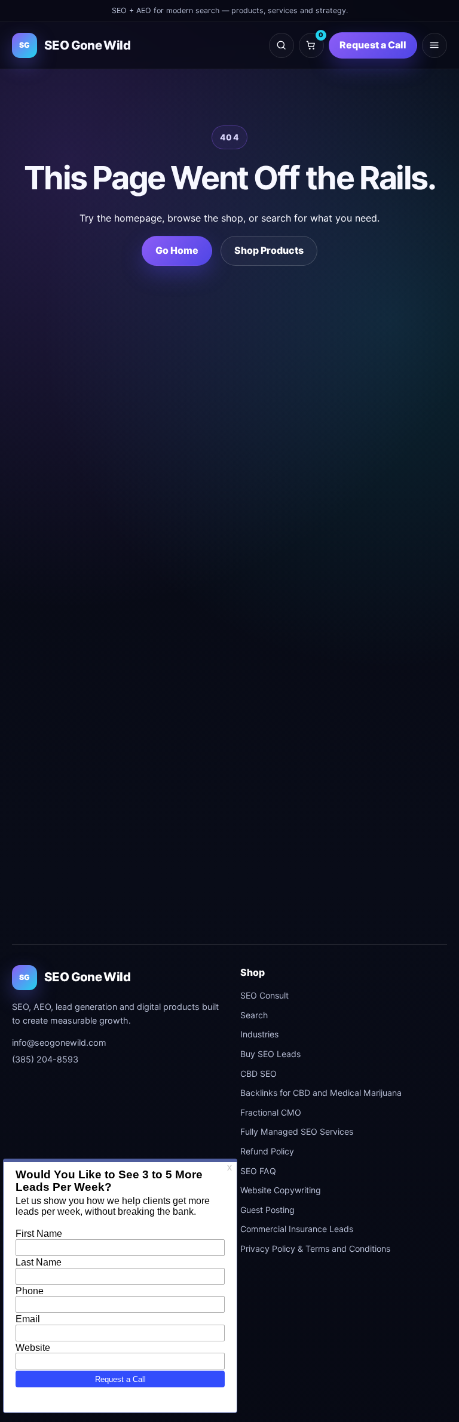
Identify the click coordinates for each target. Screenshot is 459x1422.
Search (254, 1015)
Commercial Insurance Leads (296, 1229)
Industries (259, 1034)
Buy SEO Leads (270, 1054)
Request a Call (372, 45)
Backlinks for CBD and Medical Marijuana (321, 1093)
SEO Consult (264, 995)
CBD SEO (258, 1073)
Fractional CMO (270, 1112)
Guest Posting (267, 1210)
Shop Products (269, 250)
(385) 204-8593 (45, 1059)
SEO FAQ (258, 1171)
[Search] (281, 45)
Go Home (176, 250)
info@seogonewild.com (59, 1042)
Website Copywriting (280, 1190)
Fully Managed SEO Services (296, 1131)
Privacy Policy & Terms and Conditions (315, 1248)
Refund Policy (267, 1151)
